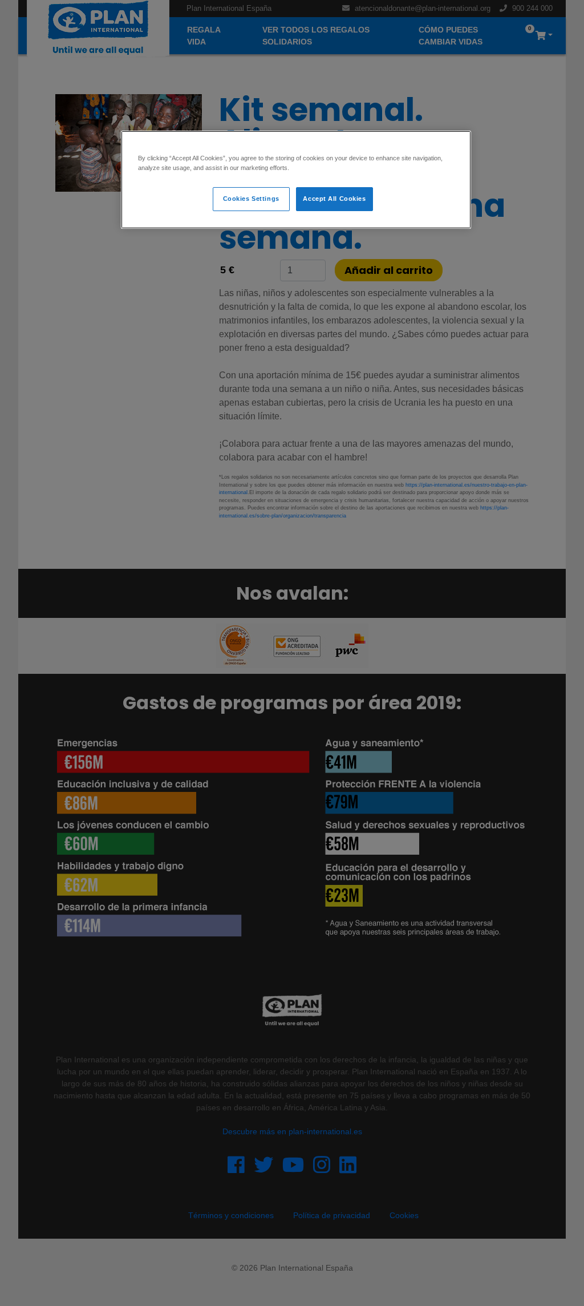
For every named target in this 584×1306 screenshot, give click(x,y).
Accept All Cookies (334, 198)
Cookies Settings (251, 198)
